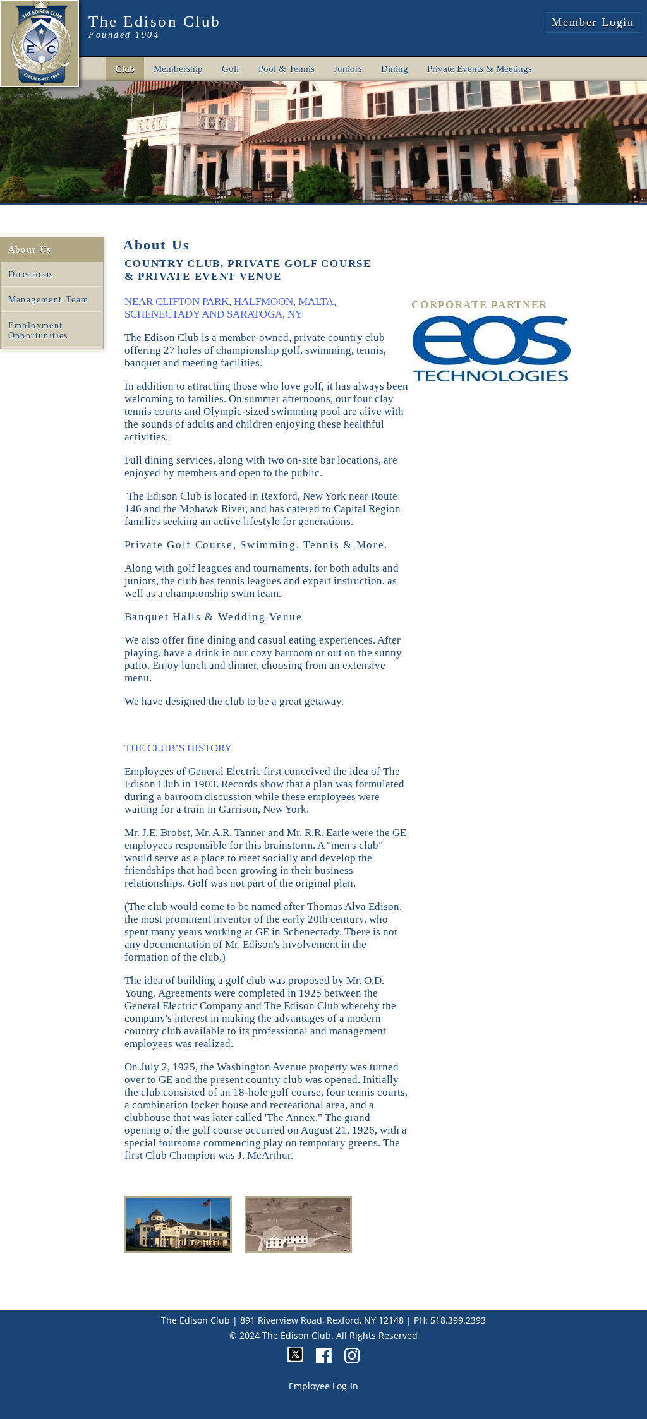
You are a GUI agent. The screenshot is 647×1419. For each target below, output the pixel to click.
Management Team (48, 299)
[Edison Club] (40, 41)
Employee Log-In (323, 1386)
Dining (394, 69)
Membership (178, 69)
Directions (31, 274)
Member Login (593, 22)
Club (125, 69)
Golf (230, 69)
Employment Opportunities (38, 330)
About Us (29, 249)
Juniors (348, 69)
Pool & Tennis (286, 69)
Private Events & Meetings (479, 69)
